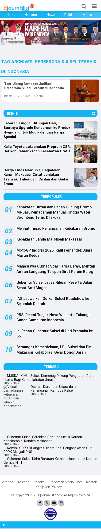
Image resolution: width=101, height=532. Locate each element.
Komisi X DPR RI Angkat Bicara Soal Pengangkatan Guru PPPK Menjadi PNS (48, 450)
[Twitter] (47, 503)
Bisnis (8, 96)
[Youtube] (54, 503)
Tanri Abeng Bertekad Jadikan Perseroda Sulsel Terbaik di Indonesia (34, 86)
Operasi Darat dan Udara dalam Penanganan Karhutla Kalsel (54, 389)
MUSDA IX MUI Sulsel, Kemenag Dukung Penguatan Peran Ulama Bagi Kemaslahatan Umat (49, 378)
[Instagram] (61, 503)
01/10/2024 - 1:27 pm (29, 96)
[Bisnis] (93, 113)
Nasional (31, 15)
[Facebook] (40, 503)
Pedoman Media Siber (66, 482)
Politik (69, 15)
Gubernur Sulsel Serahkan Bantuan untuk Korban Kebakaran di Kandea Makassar (43, 439)
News (51, 15)
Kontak (91, 482)
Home (11, 15)
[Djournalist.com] (19, 9)
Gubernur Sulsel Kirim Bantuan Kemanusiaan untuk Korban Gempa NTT (50, 461)
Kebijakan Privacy (49, 487)
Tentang (23, 482)
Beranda (7, 482)
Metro (87, 15)
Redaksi (39, 482)
